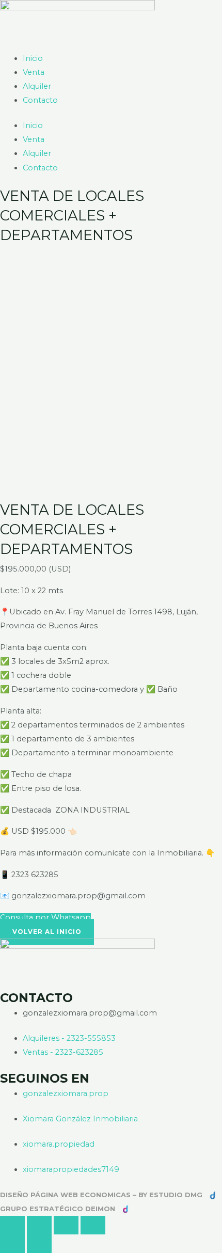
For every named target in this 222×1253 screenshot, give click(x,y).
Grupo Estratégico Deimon (57, 1208)
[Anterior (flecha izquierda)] (12, 1243)
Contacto (40, 100)
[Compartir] (66, 1225)
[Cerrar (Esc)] (93, 1225)
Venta (33, 72)
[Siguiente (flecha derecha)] (39, 1243)
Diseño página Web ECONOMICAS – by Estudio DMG (102, 1195)
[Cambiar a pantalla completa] (39, 1225)
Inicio (33, 58)
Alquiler (37, 86)
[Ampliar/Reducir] (12, 1225)
